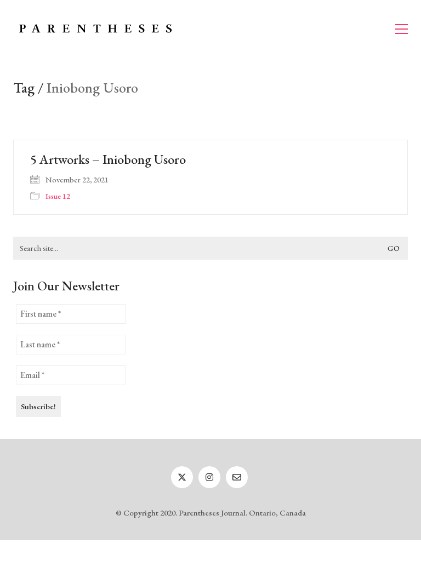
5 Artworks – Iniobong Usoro (108, 159)
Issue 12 (57, 196)
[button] (401, 29)
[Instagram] (209, 477)
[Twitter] (182, 477)
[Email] (237, 477)
